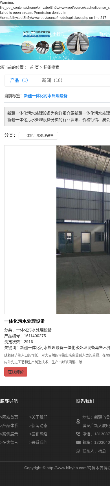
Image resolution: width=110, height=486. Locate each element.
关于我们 (56, 34)
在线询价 (16, 371)
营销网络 (39, 434)
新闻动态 (39, 425)
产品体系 (82, 34)
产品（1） (20, 80)
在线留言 (10, 442)
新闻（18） (53, 80)
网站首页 (31, 34)
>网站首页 (9, 417)
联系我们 (39, 442)
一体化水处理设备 (79, 347)
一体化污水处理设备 (38, 136)
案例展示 (10, 434)
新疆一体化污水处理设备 (41, 347)
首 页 (34, 67)
